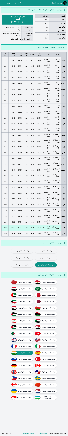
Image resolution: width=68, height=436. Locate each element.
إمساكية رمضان (19, 3)
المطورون (9, 3)
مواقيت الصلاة (43, 433)
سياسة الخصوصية (28, 433)
